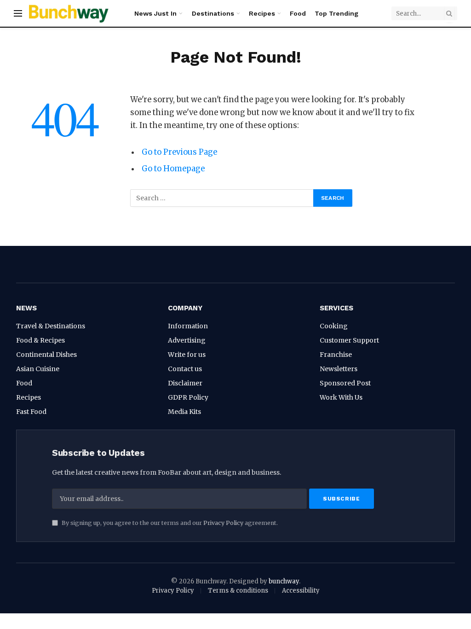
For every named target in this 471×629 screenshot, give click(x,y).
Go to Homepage (173, 169)
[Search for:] (222, 198)
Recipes (262, 13)
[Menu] (18, 13)
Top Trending (336, 13)
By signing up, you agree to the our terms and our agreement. (169, 522)
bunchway (284, 581)
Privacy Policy (223, 522)
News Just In (155, 13)
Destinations (213, 13)
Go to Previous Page (179, 152)
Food (298, 13)
